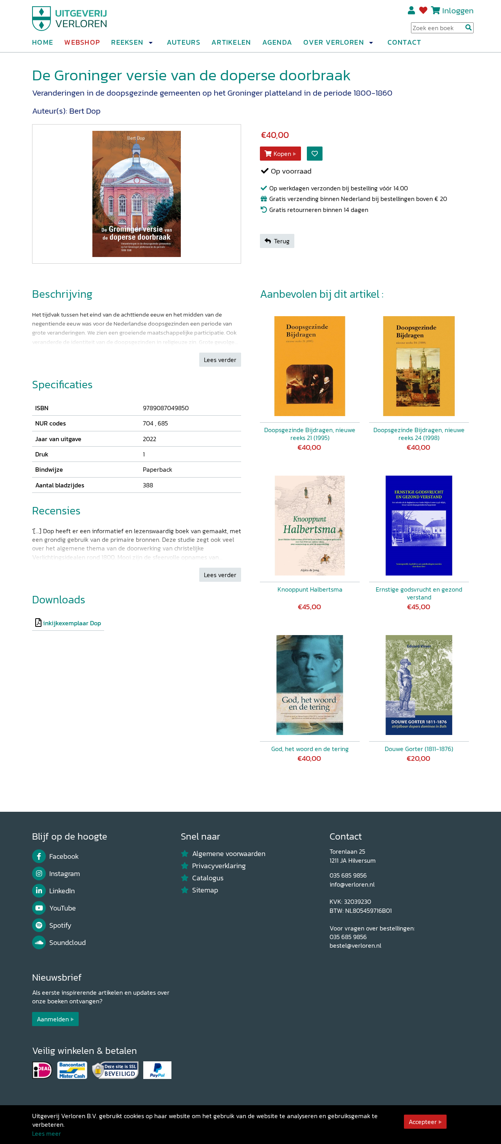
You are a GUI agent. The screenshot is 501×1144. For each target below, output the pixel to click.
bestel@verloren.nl (355, 945)
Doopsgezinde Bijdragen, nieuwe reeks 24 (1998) (419, 433)
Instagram (64, 874)
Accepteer (423, 1121)
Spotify (60, 925)
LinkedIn (62, 891)
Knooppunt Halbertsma (310, 589)
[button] (150, 43)
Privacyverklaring (219, 866)
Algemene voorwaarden (228, 854)
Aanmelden (53, 1019)
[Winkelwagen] (435, 10)
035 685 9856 (348, 875)
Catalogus (207, 878)
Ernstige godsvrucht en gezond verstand (419, 593)
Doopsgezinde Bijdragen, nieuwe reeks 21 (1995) (309, 433)
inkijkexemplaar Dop (72, 623)
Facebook (64, 856)
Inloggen (458, 10)
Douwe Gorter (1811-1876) (419, 748)
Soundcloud (67, 943)
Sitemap (205, 890)
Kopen (282, 153)
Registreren (412, 10)
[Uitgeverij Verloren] (69, 17)
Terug (282, 241)
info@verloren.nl (352, 884)
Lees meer (46, 1133)
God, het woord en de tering (310, 748)
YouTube (62, 908)
